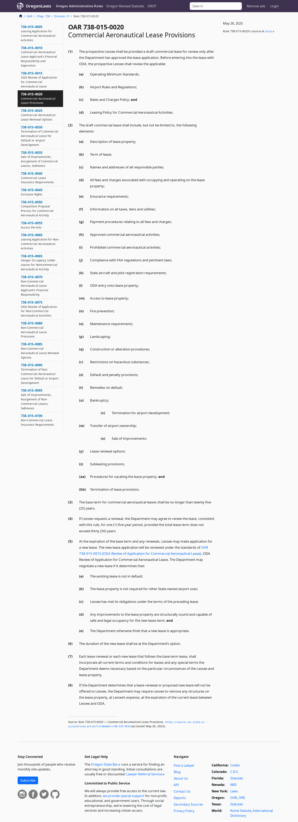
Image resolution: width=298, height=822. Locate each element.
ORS (242, 797)
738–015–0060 (40, 241)
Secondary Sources (188, 804)
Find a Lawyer (184, 765)
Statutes (236, 778)
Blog (177, 772)
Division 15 (61, 16)
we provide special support (123, 796)
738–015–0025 (38, 114)
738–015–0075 (39, 308)
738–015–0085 (40, 350)
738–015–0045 (32, 192)
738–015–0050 (37, 208)
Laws (234, 791)
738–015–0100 (37, 420)
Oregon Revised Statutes (125, 6)
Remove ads (256, 6)
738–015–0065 (39, 262)
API (176, 785)
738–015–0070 (34, 285)
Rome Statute (240, 810)
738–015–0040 (37, 177)
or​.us (268, 31)
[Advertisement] (250, 104)
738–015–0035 (39, 159)
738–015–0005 (38, 33)
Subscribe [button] (27, 780)
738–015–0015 (39, 79)
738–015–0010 (39, 56)
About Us (181, 778)
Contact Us (182, 791)
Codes (235, 765)
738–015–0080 (34, 329)
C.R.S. (234, 771)
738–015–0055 (31, 225)
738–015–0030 (39, 136)
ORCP (152, 6)
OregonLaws (38, 6)
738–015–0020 (38, 98)
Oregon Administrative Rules (79, 6)
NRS (233, 784)
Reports (180, 798)
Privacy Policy (184, 811)
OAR (29, 16)
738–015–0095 (36, 399)
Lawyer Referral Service (144, 774)
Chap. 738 (43, 16)
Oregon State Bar (104, 764)
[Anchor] (168, 63)
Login (274, 6)
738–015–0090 (39, 374)
